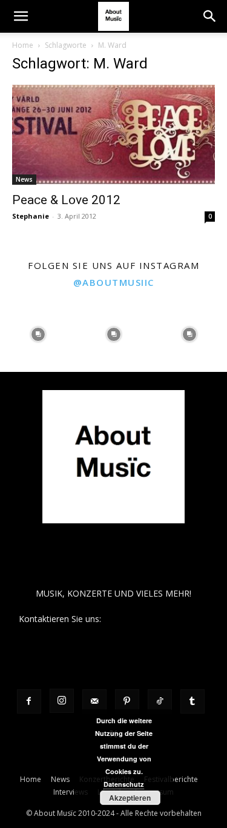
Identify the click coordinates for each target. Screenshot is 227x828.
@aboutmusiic (113, 282)
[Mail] (94, 701)
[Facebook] (29, 701)
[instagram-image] (38, 334)
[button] (20, 16)
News (24, 179)
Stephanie (30, 215)
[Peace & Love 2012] (113, 135)
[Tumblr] (192, 701)
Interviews (70, 792)
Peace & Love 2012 (66, 200)
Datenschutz (124, 784)
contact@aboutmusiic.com (156, 618)
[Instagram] (62, 701)
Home (22, 45)
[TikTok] (160, 701)
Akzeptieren (130, 797)
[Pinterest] (127, 701)
